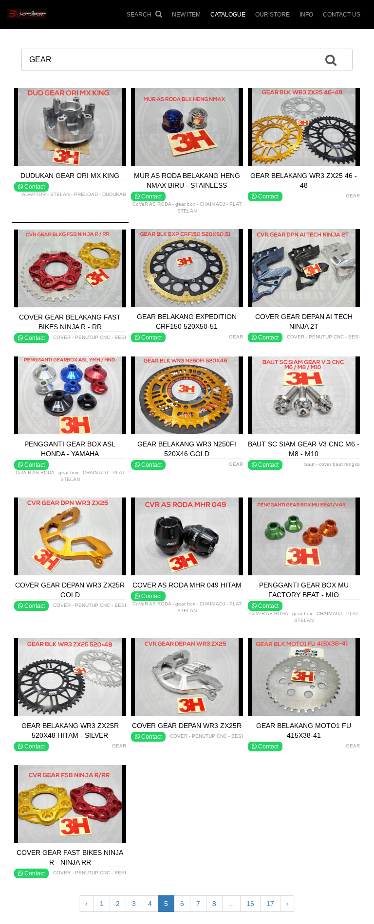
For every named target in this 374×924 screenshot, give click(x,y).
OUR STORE (272, 14)
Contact (34, 186)
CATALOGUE (227, 14)
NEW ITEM (186, 14)
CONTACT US (341, 14)
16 (250, 903)
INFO (306, 14)
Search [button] (140, 14)
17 (270, 903)
